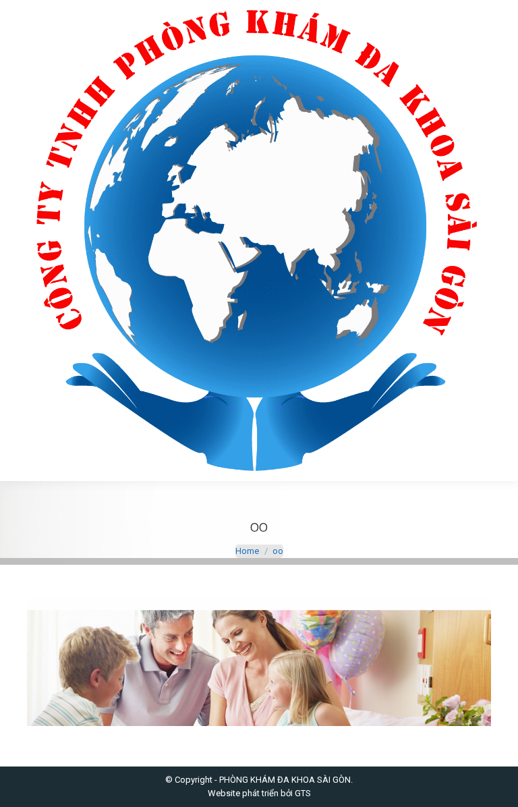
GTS (303, 793)
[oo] (259, 662)
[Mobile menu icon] (21, 241)
